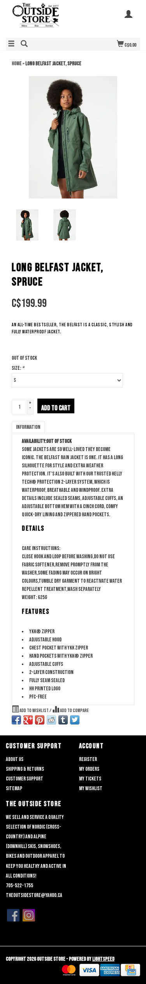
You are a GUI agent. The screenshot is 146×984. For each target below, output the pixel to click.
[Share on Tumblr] (63, 720)
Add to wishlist (34, 711)
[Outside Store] (39, 18)
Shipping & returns (25, 769)
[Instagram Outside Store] (29, 915)
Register (88, 759)
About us (14, 759)
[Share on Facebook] (16, 720)
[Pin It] (39, 720)
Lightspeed (103, 959)
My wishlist (90, 788)
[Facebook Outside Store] (13, 915)
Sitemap (14, 788)
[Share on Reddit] (51, 720)
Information (28, 427)
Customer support (24, 778)
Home (17, 63)
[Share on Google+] (28, 720)
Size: (18, 368)
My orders (89, 769)
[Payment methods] (69, 970)
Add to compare (74, 711)
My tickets (90, 778)
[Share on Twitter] (74, 720)
